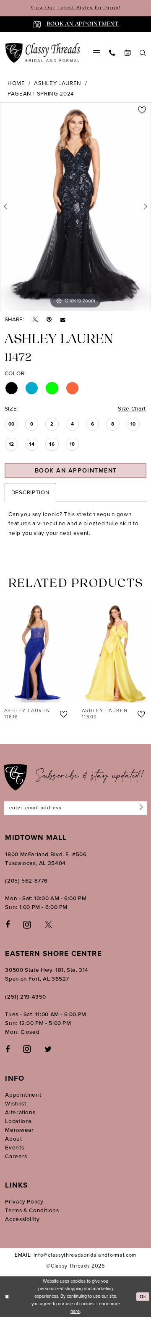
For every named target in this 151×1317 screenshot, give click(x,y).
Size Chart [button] (132, 408)
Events (14, 1147)
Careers (16, 1156)
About (13, 1138)
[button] (96, 52)
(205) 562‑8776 (26, 880)
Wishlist (15, 1103)
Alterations (20, 1112)
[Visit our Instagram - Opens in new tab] (27, 924)
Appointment (23, 1094)
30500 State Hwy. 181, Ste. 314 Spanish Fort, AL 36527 (46, 974)
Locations (18, 1121)
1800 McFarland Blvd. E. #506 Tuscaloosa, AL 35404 (45, 858)
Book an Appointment (76, 470)
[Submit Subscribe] (140, 808)
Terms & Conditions (32, 1210)
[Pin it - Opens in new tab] (49, 319)
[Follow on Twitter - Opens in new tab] (48, 1049)
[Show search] (142, 53)
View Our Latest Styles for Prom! (75, 7)
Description (30, 492)
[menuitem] (96, 52)
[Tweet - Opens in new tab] (35, 319)
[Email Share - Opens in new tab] (62, 319)
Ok (143, 1296)
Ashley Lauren (57, 83)
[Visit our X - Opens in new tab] (48, 924)
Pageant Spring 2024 (41, 93)
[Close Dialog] (7, 1296)
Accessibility (22, 1219)
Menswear (19, 1130)
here (75, 1311)
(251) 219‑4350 (25, 996)
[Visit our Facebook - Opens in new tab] (7, 924)
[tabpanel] (75, 207)
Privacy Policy (24, 1201)
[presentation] (47, 652)
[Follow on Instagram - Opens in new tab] (27, 1049)
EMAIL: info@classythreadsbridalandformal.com (75, 1255)
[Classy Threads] (43, 53)
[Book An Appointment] (127, 53)
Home (16, 83)
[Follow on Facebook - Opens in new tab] (7, 1049)
